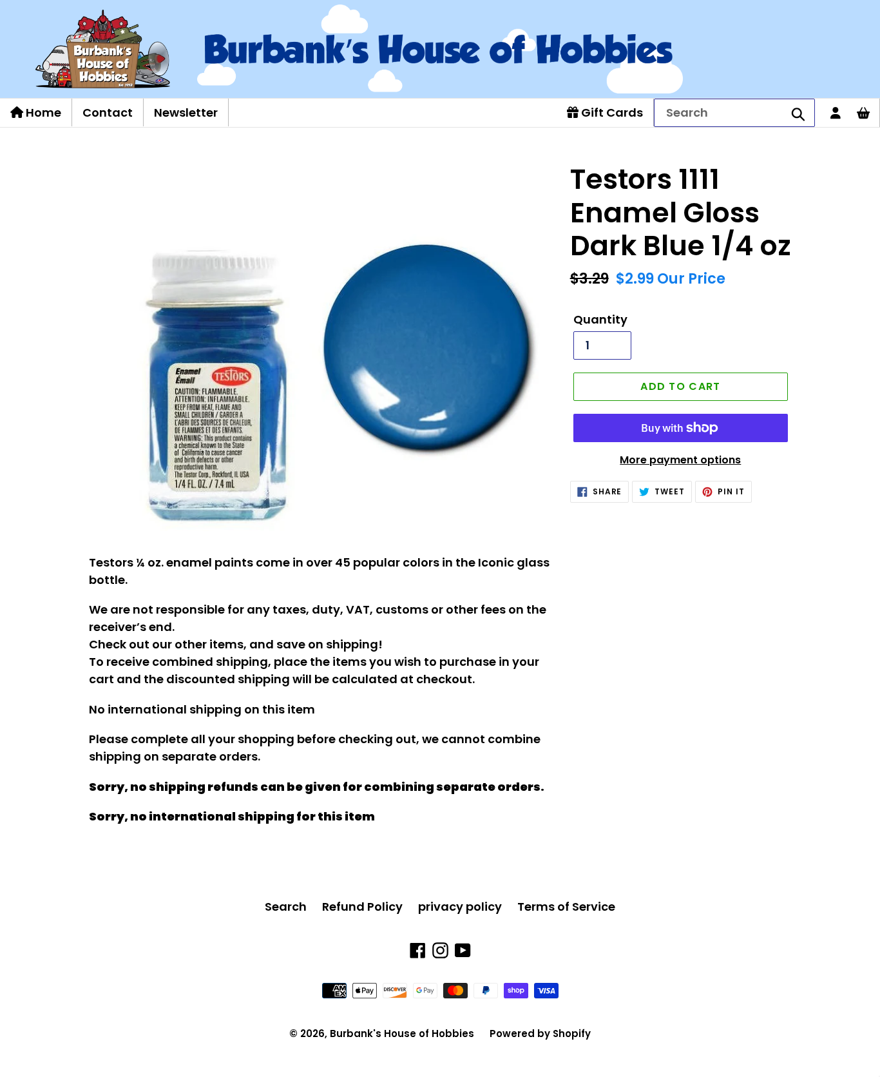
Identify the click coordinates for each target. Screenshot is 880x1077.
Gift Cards (611, 112)
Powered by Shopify (540, 1033)
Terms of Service (566, 906)
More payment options (680, 459)
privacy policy (460, 906)
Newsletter (186, 112)
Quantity (600, 319)
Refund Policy (362, 906)
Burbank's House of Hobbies (402, 1033)
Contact (107, 112)
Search (286, 906)
